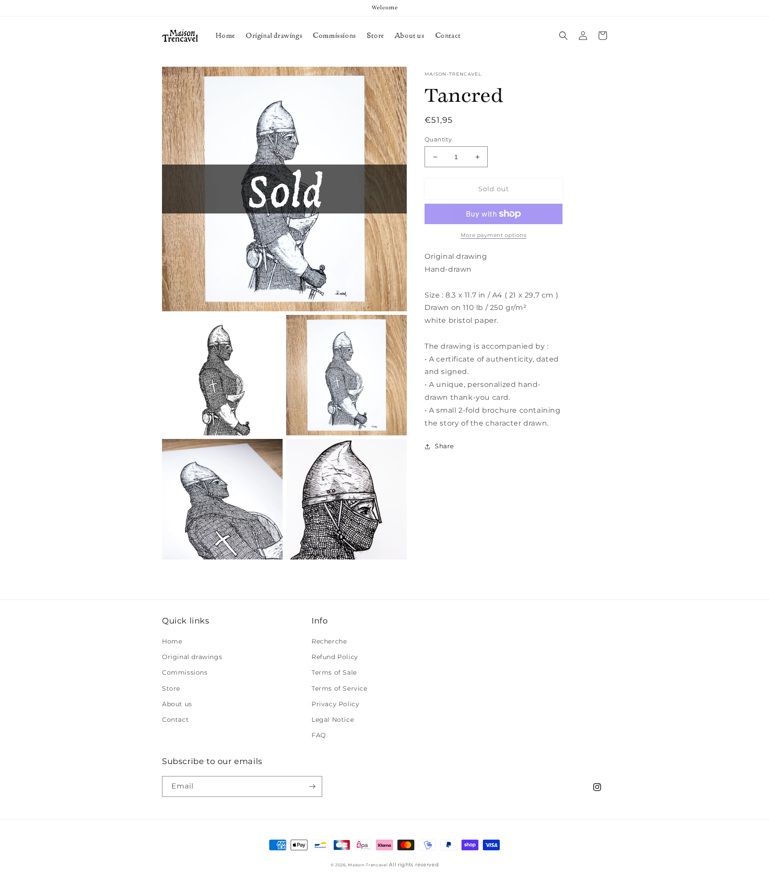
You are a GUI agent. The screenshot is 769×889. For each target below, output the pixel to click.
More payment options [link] (493, 235)
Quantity (438, 139)
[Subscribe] (312, 786)
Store (171, 688)
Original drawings (192, 657)
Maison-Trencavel (367, 864)
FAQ (319, 735)
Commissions (185, 672)
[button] (563, 35)
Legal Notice (333, 720)
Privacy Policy (335, 704)
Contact (175, 720)
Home (172, 641)
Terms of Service (340, 688)
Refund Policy (335, 657)
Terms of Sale (334, 672)
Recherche (329, 641)
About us (177, 704)
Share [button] (444, 446)
